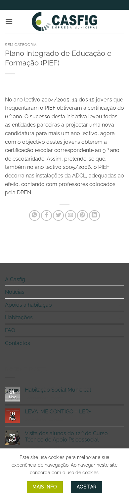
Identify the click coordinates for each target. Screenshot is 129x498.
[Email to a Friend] (70, 215)
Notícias (14, 292)
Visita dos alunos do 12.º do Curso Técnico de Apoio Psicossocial (66, 436)
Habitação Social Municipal (58, 390)
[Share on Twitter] (58, 215)
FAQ (10, 330)
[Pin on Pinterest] (82, 215)
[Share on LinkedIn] (94, 215)
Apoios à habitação (28, 305)
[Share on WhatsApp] (34, 215)
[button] (9, 21)
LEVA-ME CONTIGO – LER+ (58, 411)
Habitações (19, 317)
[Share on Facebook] (46, 215)
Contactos (17, 343)
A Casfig (15, 279)
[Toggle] (120, 279)
